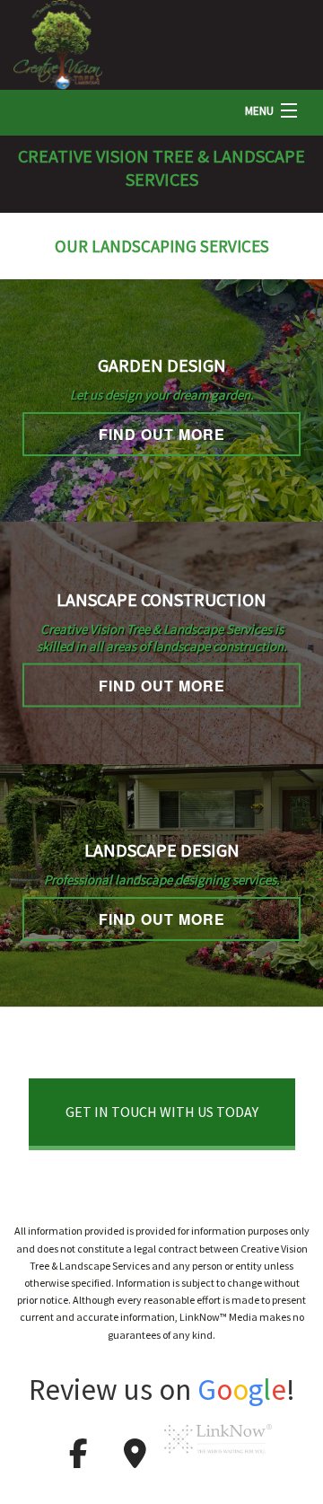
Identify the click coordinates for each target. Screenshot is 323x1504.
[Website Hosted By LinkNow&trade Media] (218, 1459)
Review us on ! (162, 1389)
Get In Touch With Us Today (161, 1112)
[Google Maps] (135, 1459)
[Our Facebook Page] (78, 1459)
